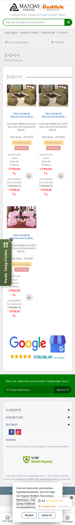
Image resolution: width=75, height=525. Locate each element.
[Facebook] (11, 432)
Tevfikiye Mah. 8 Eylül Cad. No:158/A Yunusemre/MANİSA (37, 446)
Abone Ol (63, 390)
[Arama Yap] (68, 22)
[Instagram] (18, 432)
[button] (57, 42)
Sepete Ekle (29, 176)
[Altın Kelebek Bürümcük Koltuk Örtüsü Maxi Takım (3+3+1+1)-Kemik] (53, 95)
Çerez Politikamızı (27, 503)
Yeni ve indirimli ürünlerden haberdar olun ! (37, 381)
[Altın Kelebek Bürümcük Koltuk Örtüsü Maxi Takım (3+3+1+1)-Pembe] (21, 217)
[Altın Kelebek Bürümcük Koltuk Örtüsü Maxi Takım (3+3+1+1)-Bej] (21, 95)
